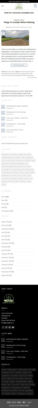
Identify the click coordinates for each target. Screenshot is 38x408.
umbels (16, 181)
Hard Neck (30, 375)
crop (3, 160)
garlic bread (5, 163)
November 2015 (6, 261)
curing (7, 160)
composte (17, 157)
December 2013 (6, 272)
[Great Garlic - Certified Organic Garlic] (19, 6)
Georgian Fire (5, 375)
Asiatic (3, 369)
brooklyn (15, 154)
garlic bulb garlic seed (6, 73)
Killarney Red (10, 378)
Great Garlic (22, 375)
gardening (27, 160)
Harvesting (14, 169)
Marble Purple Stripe (21, 381)
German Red (14, 375)
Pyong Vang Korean (17, 387)
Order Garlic (15, 384)
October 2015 (6, 264)
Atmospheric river (6, 154)
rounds (24, 175)
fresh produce (19, 160)
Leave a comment (32, 77)
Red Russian (27, 387)
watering (22, 181)
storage (26, 178)
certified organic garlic (25, 71)
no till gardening (6, 172)
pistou (26, 172)
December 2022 (6, 229)
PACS (24, 96)
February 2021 (6, 254)
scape (29, 175)
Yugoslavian (30, 393)
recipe (19, 175)
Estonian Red (5, 372)
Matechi (30, 381)
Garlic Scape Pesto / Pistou (14, 130)
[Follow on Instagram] (6, 327)
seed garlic (31, 75)
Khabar (4, 378)
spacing (20, 178)
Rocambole (5, 390)
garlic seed (21, 166)
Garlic (22, 20)
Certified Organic (11, 369)
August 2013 (5, 275)
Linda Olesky (5, 381)
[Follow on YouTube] (13, 327)
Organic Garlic (24, 384)
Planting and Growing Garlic (19, 143)
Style (3, 207)
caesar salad (27, 154)
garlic (32, 71)
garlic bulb (12, 163)
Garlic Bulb (18, 372)
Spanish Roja (29, 390)
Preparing (25, 75)
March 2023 (5, 225)
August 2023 (5, 222)
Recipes (3, 204)
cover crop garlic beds (27, 157)
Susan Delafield (6, 393)
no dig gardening (24, 73)
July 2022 (4, 232)
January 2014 (5, 268)
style (31, 178)
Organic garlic (10, 75)
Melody (4, 384)
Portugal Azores (6, 387)
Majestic (12, 381)
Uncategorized (6, 211)
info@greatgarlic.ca (7, 323)
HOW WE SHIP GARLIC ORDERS (17, 106)
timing (11, 181)
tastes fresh (5, 181)
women (4, 184)
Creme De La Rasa (22, 369)
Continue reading (19, 65)
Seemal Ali (4, 143)
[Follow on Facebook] (3, 327)
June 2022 (4, 236)
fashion (13, 160)
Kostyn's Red (28, 378)
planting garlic (18, 75)
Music (9, 384)
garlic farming (16, 73)
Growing (28, 166)
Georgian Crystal (26, 372)
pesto (22, 172)
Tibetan (14, 393)
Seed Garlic (22, 390)
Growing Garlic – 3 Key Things (15, 124)
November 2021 (6, 243)
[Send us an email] (9, 327)
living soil (20, 169)
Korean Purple (19, 378)
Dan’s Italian (32, 369)
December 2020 (6, 257)
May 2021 (4, 247)
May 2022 (4, 239)
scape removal (6, 178)
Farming (16, 20)
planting (32, 172)
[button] (2, 6)
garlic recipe (14, 166)
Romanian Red (13, 390)
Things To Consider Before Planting (19, 22)
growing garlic (5, 169)
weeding (28, 181)
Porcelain (32, 384)
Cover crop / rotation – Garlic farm (17, 118)
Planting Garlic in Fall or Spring (16, 112)
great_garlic (28, 27)
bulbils (21, 154)
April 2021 (4, 250)
